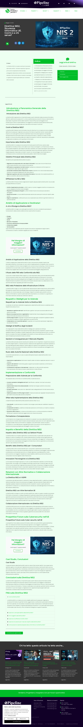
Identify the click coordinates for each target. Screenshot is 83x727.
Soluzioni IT (56, 10)
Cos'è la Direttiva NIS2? (14, 596)
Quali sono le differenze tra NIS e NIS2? (18, 618)
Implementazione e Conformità (43, 74)
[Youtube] (74, 3)
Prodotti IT (34, 10)
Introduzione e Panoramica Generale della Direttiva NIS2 (44, 65)
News (76, 10)
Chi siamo (22, 10)
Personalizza (10, 718)
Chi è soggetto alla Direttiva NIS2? (17, 615)
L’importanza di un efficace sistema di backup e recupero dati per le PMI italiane (68, 664)
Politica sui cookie (12, 715)
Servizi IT (45, 10)
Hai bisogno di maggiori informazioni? (44, 70)
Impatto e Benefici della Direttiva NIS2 (44, 77)
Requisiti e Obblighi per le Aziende (44, 72)
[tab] (30, 596)
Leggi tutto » (7, 679)
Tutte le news (72, 66)
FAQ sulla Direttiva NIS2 (41, 90)
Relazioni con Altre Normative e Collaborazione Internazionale (44, 79)
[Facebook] (58, 3)
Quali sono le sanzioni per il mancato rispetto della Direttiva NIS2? (25, 621)
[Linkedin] (69, 3)
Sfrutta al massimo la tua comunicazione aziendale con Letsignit (49, 664)
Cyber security (63, 66)
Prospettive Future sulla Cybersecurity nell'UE (44, 81)
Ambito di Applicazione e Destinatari (44, 68)
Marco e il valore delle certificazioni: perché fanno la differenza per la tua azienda (31, 664)
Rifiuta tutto (23, 718)
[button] (15, 43)
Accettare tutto (17, 721)
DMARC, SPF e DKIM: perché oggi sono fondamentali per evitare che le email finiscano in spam (13, 664)
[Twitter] (64, 3)
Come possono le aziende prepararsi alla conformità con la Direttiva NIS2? (27, 624)
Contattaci (18, 251)
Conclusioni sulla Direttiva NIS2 (43, 88)
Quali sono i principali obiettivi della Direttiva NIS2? (21, 612)
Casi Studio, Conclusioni (42, 86)
